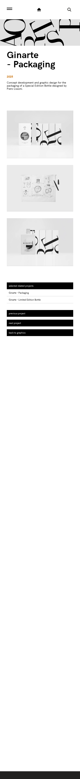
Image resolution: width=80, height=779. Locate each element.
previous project (17, 313)
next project (15, 322)
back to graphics (17, 332)
